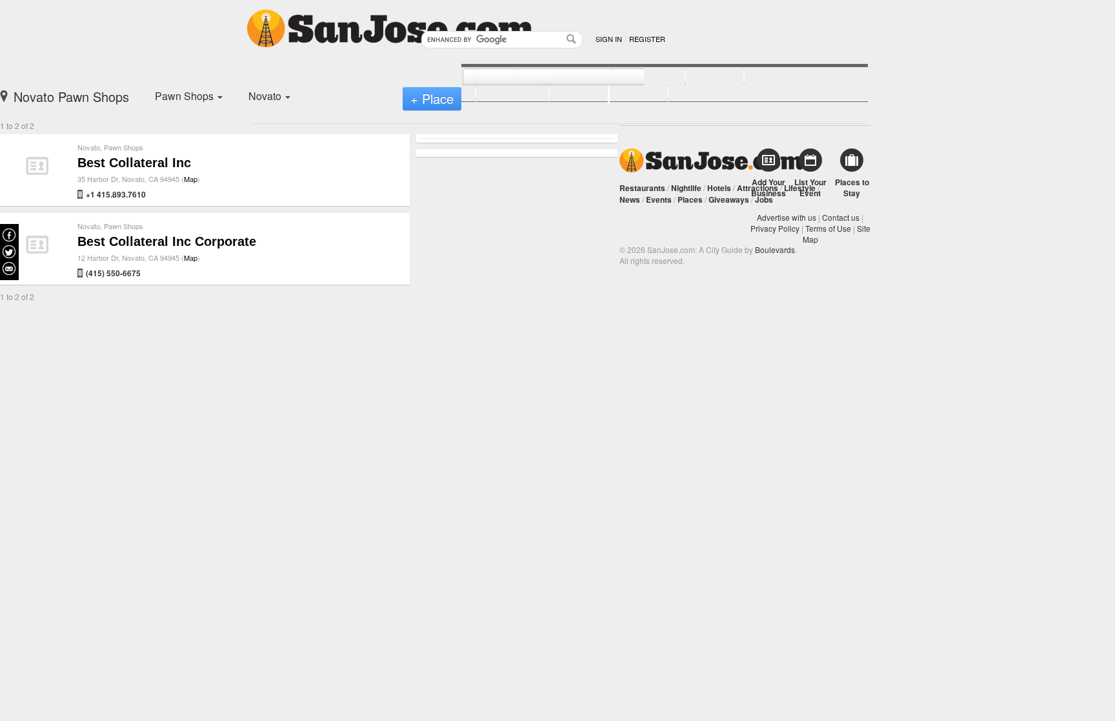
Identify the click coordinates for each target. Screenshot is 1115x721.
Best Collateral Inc (134, 163)
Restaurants (642, 188)
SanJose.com (711, 160)
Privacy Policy (774, 228)
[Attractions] (775, 77)
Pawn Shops (123, 147)
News (629, 199)
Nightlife (686, 188)
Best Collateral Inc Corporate (166, 241)
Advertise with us (786, 217)
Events (659, 199)
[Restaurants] (550, 77)
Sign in (609, 39)
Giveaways (728, 199)
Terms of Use (828, 228)
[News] (483, 77)
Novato (88, 147)
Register (647, 39)
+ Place (432, 98)
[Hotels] (700, 77)
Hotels (719, 188)
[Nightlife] (634, 77)
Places (690, 199)
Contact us (840, 217)
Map (190, 179)
